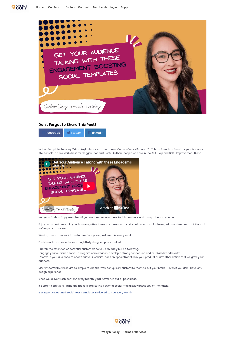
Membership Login (105, 7)
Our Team (54, 7)
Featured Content (77, 7)
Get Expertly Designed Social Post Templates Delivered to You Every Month (85, 292)
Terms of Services (134, 332)
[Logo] (19, 7)
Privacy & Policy (109, 332)
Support (126, 7)
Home (40, 7)
